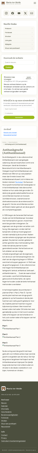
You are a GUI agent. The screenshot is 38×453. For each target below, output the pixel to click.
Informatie (5, 409)
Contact (4, 435)
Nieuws (4, 403)
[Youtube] (19, 13)
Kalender (4, 406)
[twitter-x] (25, 13)
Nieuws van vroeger (10, 132)
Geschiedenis (12, 142)
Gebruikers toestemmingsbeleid (13, 441)
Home (4, 142)
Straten (4, 421)
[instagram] (6, 13)
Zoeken (9, 67)
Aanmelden (19, 117)
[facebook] (12, 13)
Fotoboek (5, 418)
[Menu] (35, 3)
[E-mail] (31, 13)
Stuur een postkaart (8, 424)
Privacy (4, 438)
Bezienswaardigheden (9, 415)
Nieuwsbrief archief (10, 135)
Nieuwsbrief (5, 427)
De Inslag (19, 182)
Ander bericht (28, 78)
